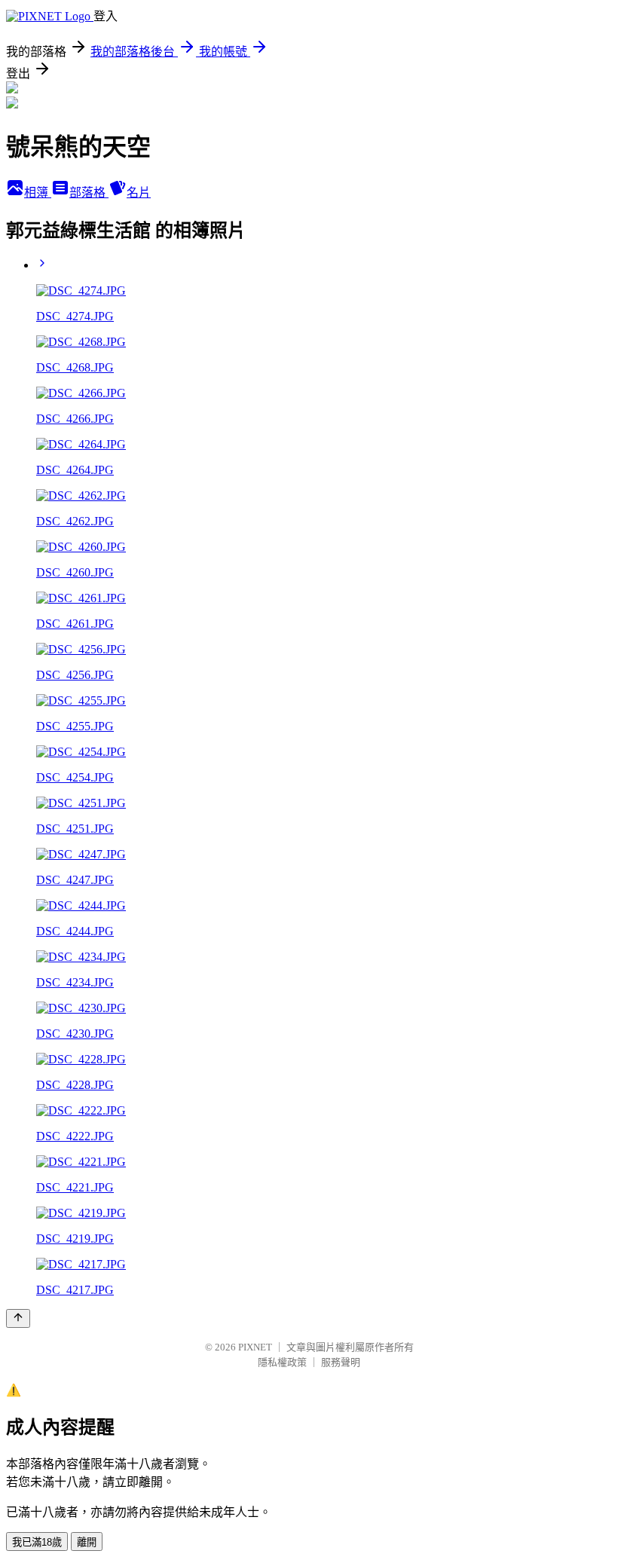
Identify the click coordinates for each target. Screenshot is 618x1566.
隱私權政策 (282, 1362)
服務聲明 (340, 1362)
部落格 (89, 192)
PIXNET (255, 1347)
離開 (86, 1542)
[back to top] (18, 1318)
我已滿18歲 (37, 1542)
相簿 (37, 192)
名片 (139, 192)
